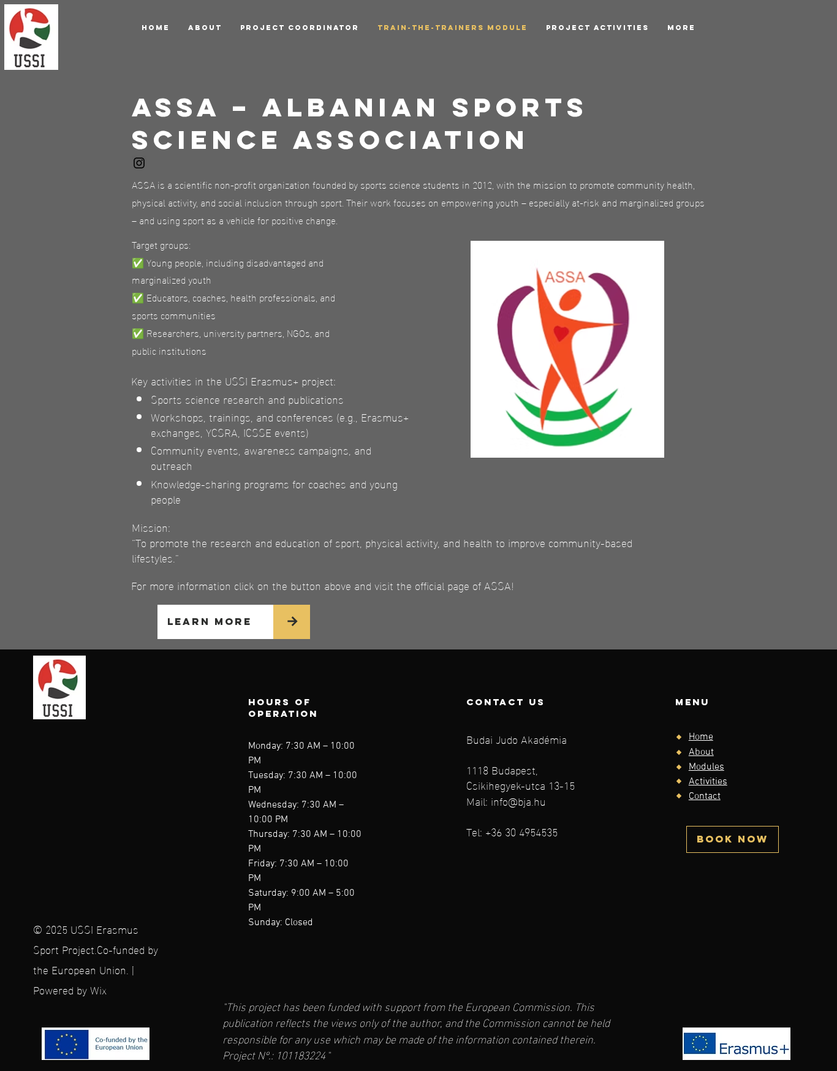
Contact (705, 796)
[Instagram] (139, 163)
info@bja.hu (518, 800)
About (701, 752)
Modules (706, 767)
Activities (708, 782)
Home (701, 737)
